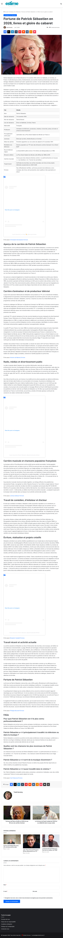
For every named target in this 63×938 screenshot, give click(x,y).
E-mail (6, 891)
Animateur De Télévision (15, 11)
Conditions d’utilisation (6, 924)
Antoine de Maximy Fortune (17, 357)
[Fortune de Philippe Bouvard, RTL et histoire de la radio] (12, 839)
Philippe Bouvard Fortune (17, 710)
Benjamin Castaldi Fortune (17, 638)
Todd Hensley (9, 27)
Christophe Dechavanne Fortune (19, 239)
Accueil (6, 11)
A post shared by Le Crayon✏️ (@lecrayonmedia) (24, 234)
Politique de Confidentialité (7, 926)
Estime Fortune (27, 935)
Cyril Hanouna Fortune (16, 778)
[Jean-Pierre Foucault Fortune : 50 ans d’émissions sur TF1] (31, 841)
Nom (5, 884)
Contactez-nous (5, 929)
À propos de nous (5, 919)
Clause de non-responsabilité (8, 921)
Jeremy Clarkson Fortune (17, 495)
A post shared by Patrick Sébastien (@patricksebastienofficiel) (24, 455)
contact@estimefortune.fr (38, 935)
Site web (35, 891)
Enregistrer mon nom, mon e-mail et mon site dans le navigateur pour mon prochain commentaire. (29, 897)
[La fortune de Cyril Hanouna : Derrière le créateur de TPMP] (50, 840)
